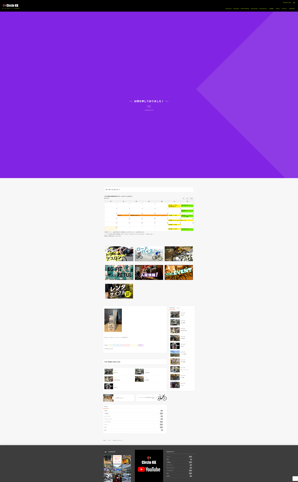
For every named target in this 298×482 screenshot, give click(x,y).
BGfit (133, 430)
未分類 (133, 410)
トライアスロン (117, 345)
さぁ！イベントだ (184, 369)
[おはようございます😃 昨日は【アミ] (108, 468)
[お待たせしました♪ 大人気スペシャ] (108, 459)
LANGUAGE (292, 8)
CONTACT (284, 8)
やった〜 (182, 385)
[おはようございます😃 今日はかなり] (126, 459)
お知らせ (116, 372)
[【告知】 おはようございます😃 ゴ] (117, 468)
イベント (133, 424)
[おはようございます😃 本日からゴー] (126, 468)
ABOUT (278, 8)
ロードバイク (133, 345)
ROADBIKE (236, 8)
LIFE (149, 106)
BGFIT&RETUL (263, 8)
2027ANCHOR (117, 380)
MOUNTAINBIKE (245, 8)
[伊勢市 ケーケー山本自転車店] (10, 5)
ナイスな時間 (183, 354)
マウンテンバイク (125, 345)
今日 (191, 198)
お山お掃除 (146, 372)
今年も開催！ (183, 361)
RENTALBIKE (254, 8)
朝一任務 (182, 377)
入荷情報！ (271, 8)
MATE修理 (146, 380)
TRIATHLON (228, 8)
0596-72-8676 (288, 2)
